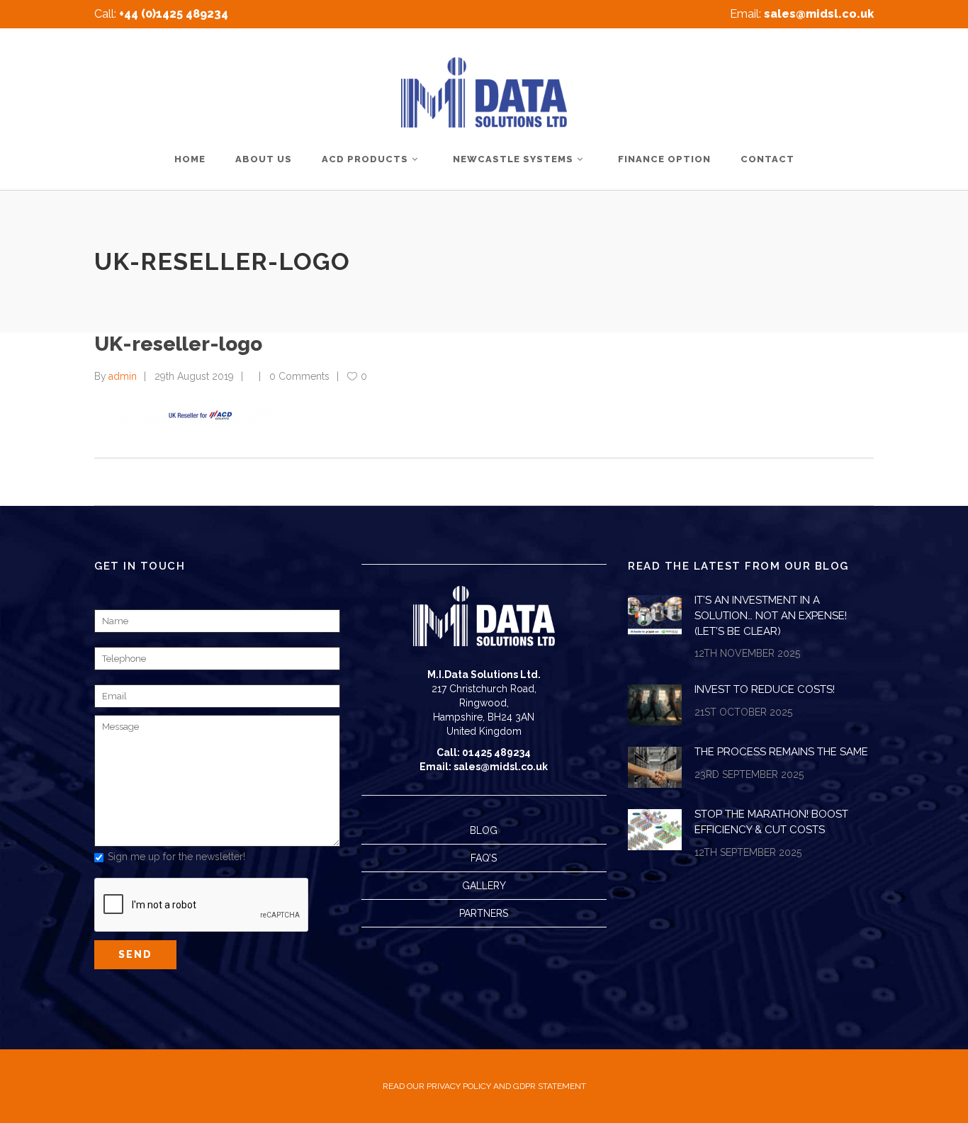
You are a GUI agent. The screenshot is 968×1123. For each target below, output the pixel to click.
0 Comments (299, 376)
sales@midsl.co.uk (819, 14)
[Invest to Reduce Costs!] (655, 705)
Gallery (484, 885)
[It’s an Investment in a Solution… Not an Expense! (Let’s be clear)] (655, 615)
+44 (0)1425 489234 (173, 14)
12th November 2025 (747, 653)
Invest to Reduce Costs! (764, 689)
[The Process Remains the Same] (655, 767)
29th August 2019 (194, 376)
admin (122, 376)
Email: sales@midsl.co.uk (484, 766)
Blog (483, 830)
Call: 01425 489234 (484, 752)
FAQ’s (484, 858)
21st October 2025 (743, 712)
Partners (483, 913)
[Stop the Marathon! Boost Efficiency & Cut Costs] (655, 829)
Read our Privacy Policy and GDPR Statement (484, 1086)
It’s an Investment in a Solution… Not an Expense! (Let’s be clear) (770, 615)
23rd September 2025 (749, 774)
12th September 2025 (747, 852)
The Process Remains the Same (781, 751)
